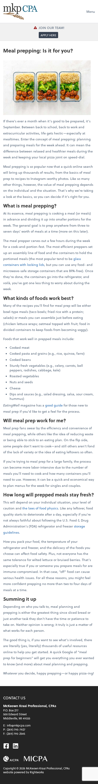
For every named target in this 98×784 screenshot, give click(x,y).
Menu (90, 11)
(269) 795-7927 (16, 729)
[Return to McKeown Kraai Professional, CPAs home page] (20, 11)
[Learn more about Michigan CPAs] (36, 759)
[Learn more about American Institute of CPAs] (11, 759)
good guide (54, 405)
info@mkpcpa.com (19, 725)
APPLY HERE (48, 35)
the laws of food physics (40, 508)
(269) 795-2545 (16, 734)
